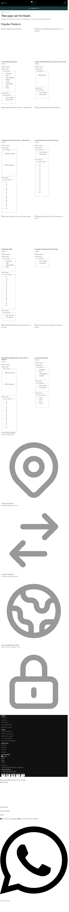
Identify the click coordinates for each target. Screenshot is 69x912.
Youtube (3, 752)
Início (2, 12)
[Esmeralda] (42, 77)
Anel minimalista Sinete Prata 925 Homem (46, 140)
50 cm (41, 397)
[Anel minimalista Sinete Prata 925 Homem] (50, 122)
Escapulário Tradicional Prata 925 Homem (46, 249)
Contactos (3, 720)
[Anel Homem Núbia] (17, 231)
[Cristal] (39, 83)
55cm (40, 399)
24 (6, 200)
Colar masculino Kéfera (41, 358)
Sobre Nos (4, 717)
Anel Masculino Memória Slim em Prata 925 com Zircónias (14, 358)
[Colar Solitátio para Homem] (17, 44)
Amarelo (41, 375)
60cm (40, 401)
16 (6, 184)
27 (6, 206)
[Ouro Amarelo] (10, 157)
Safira (7, 88)
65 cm (41, 403)
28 (6, 208)
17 (6, 186)
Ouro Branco (9, 99)
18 (6, 188)
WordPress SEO (21, 773)
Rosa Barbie (9, 83)
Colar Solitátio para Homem (9, 62)
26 (6, 204)
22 (6, 196)
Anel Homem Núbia (6, 249)
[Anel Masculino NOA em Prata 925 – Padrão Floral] (17, 122)
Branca (8, 79)
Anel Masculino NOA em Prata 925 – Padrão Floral (15, 140)
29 (40, 192)
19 (6, 190)
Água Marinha (10, 77)
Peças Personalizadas (6, 724)
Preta (7, 75)
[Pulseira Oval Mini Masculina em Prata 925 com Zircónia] (50, 44)
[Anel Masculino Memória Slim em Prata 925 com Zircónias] (17, 340)
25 (6, 202)
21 (6, 194)
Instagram (3, 747)
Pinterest (3, 749)
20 (6, 192)
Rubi (7, 86)
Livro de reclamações (6, 738)
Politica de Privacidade (7, 733)
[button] (64, 3)
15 (6, 182)
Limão (7, 81)
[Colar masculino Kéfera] (50, 340)
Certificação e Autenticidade (8, 740)
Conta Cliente (4, 722)
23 (6, 198)
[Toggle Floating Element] (0, 903)
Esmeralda (9, 73)
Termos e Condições (6, 731)
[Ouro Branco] (10, 168)
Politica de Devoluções (7, 736)
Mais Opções (6, 67)
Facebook (3, 745)
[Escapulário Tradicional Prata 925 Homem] (50, 231)
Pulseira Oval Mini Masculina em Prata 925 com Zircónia (50, 62)
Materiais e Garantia (6, 727)
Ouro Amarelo (10, 97)
